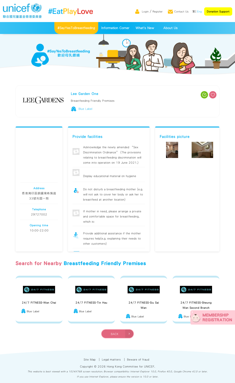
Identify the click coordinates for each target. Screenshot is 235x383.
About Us (170, 28)
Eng (199, 11)
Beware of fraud (138, 359)
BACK (116, 333)
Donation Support (218, 11)
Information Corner (115, 28)
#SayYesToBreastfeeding (76, 28)
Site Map (90, 359)
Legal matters (111, 359)
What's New (145, 28)
